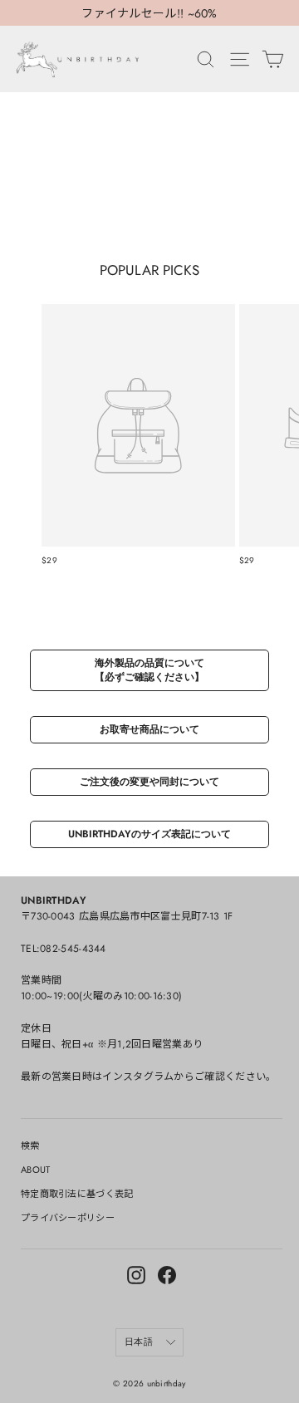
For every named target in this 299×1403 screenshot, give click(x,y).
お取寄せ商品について (149, 729)
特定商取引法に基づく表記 (77, 1193)
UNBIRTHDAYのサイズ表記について (149, 834)
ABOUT (36, 1169)
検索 (30, 1145)
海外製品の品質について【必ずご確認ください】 (149, 669)
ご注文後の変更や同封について (149, 781)
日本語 (139, 1341)
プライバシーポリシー (68, 1217)
